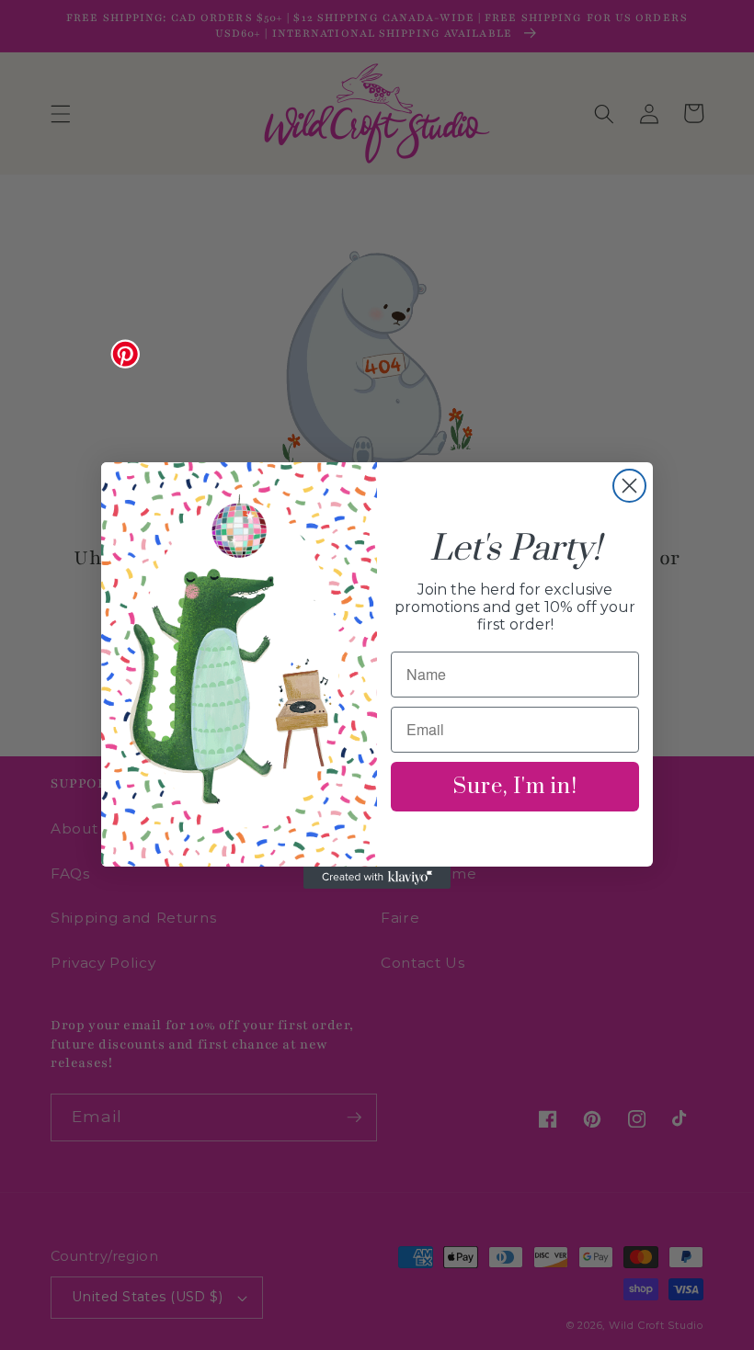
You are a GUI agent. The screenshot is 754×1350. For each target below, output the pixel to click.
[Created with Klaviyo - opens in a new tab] (377, 878)
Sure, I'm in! (515, 786)
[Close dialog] (629, 486)
